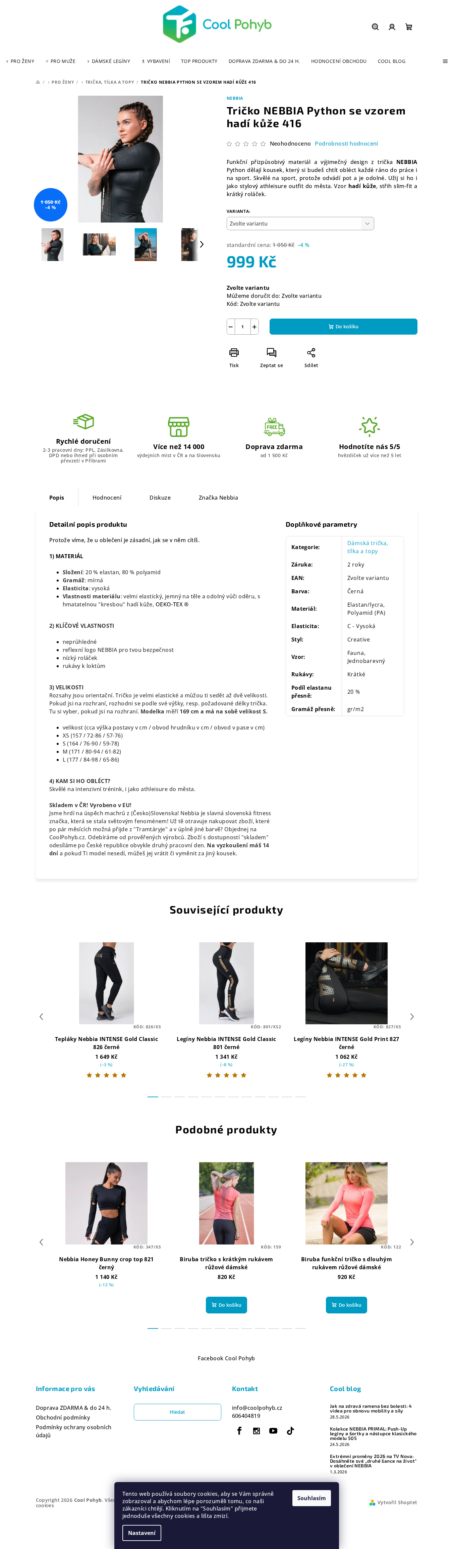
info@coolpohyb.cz (257, 1407)
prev (41, 1016)
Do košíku (347, 326)
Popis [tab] (56, 497)
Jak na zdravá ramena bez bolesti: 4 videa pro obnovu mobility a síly (371, 1408)
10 (287, 1328)
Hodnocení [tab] (107, 497)
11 (300, 1328)
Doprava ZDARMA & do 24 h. (73, 1407)
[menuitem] (20, 61)
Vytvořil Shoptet (397, 1502)
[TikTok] (290, 1431)
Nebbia (235, 98)
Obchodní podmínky (63, 1417)
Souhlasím (311, 1498)
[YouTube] (273, 1431)
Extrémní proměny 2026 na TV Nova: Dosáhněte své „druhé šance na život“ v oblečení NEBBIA (373, 1461)
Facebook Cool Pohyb (226, 1358)
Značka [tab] (218, 497)
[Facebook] (239, 1431)
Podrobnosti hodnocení (346, 143)
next (412, 1016)
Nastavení (142, 1533)
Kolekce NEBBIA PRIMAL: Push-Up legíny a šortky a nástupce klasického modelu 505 (373, 1434)
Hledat (177, 1412)
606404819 (246, 1415)
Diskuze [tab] (160, 497)
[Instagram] (256, 1431)
